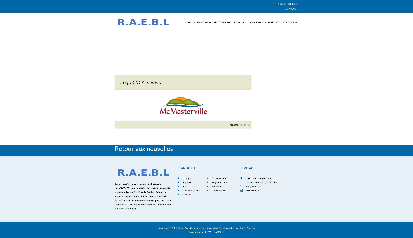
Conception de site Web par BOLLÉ (206, 232)
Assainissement (220, 178)
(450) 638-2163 (253, 186)
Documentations (285, 3)
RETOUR (119, 154)
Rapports (241, 22)
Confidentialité (219, 190)
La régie (189, 22)
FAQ (278, 22)
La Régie (187, 178)
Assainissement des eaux (214, 22)
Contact (291, 8)
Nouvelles (290, 22)
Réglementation (261, 22)
